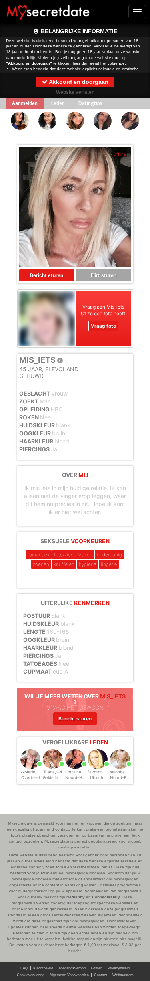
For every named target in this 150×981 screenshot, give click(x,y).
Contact (100, 975)
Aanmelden (25, 103)
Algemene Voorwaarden (69, 975)
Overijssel (30, 777)
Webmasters (123, 975)
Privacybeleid (119, 968)
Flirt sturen (103, 275)
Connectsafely (106, 897)
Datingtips (90, 103)
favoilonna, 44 (101, 771)
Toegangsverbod (72, 968)
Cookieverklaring (30, 975)
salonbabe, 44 (123, 771)
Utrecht (97, 777)
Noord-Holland (79, 777)
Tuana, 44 (52, 771)
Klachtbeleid (43, 968)
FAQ (24, 968)
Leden (58, 103)
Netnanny (75, 897)
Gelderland (53, 777)
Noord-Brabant (125, 777)
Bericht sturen (46, 275)
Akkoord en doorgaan (78, 82)
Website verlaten (75, 92)
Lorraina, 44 (76, 771)
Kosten (96, 968)
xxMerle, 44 (31, 771)
